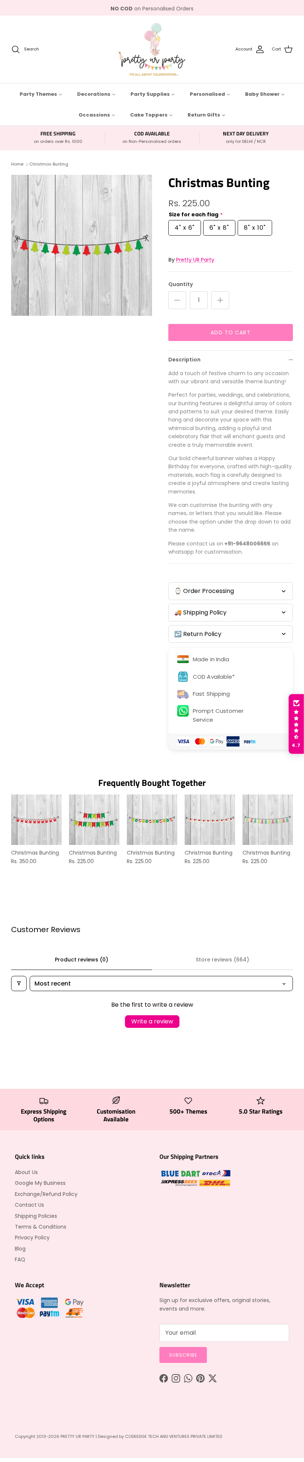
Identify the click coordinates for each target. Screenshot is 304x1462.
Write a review (152, 1021)
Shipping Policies (36, 1216)
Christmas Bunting (48, 164)
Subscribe (183, 1355)
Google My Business (40, 1183)
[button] (296, 724)
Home (17, 164)
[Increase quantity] (220, 300)
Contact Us (29, 1205)
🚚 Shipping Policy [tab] (200, 612)
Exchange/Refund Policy (46, 1194)
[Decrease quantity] (177, 300)
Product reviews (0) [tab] (81, 959)
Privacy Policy (32, 1237)
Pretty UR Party (195, 259)
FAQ (20, 1259)
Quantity (180, 284)
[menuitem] (41, 93)
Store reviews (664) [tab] (222, 959)
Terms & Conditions (40, 1226)
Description (184, 359)
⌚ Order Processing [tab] (204, 591)
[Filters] (19, 983)
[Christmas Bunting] (81, 245)
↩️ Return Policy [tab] (197, 634)
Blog (20, 1248)
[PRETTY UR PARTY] (152, 49)
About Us (26, 1172)
